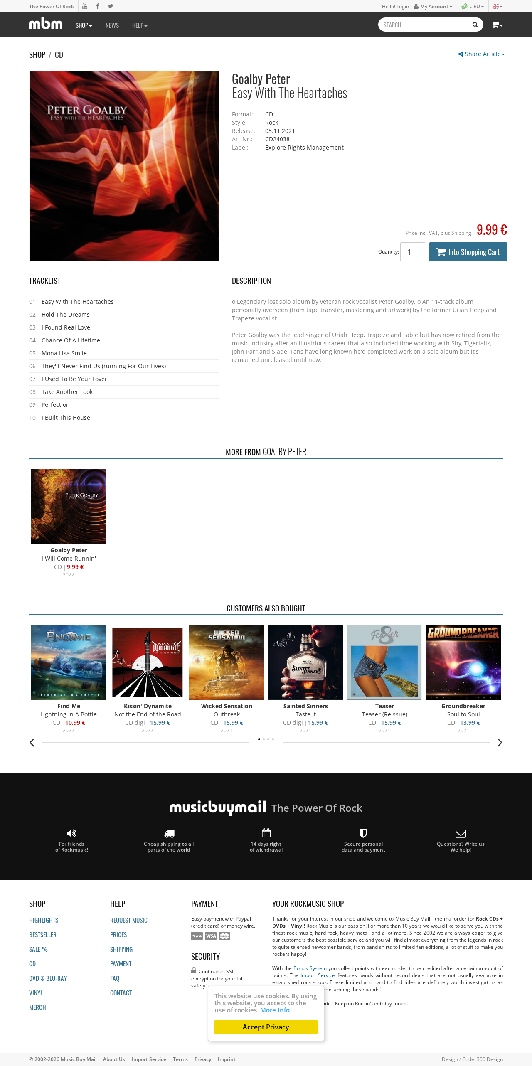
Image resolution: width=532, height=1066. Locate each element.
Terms (180, 1059)
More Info (275, 1010)
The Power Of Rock (51, 6)
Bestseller (43, 934)
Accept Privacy (266, 1027)
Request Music (129, 919)
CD (59, 54)
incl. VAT (428, 232)
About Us (114, 1059)
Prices (118, 934)
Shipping (461, 232)
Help (137, 25)
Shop (82, 25)
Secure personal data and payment (363, 846)
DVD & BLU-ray (48, 977)
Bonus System (310, 968)
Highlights (43, 919)
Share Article (482, 54)
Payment (120, 963)
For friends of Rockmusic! (71, 846)
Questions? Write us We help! (461, 846)
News (112, 25)
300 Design (490, 1059)
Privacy (203, 1059)
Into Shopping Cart (474, 251)
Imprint (227, 1059)
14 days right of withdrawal (266, 846)
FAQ (114, 977)
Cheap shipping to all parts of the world (169, 846)
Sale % (38, 948)
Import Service (317, 975)
